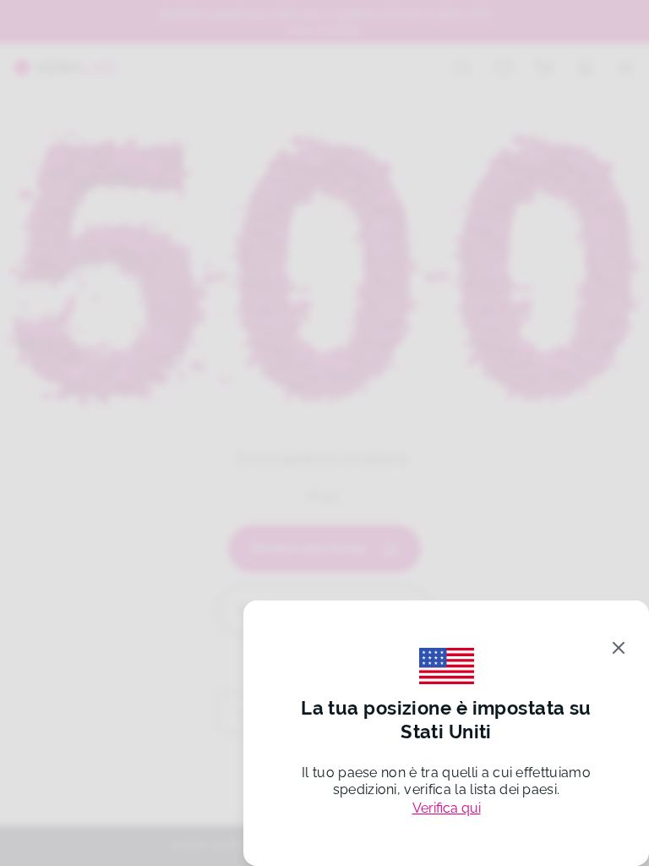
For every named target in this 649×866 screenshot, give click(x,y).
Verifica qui (446, 808)
